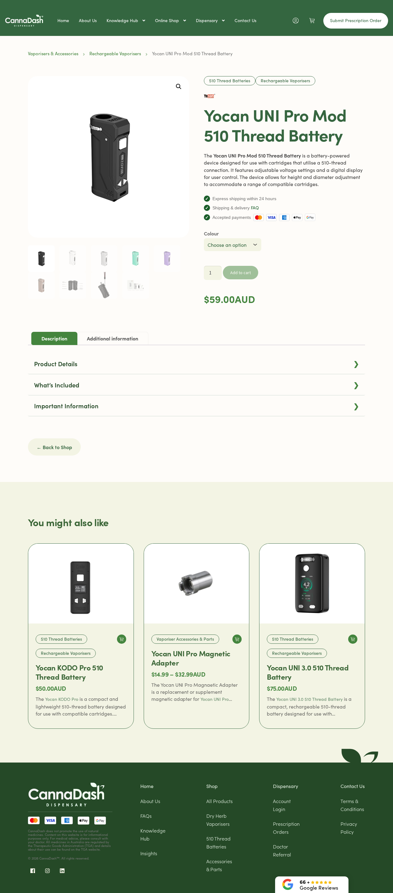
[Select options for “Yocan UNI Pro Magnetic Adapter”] (237, 639)
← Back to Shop (54, 447)
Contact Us (245, 20)
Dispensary (207, 20)
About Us (88, 20)
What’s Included (196, 384)
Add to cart (240, 272)
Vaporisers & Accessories (53, 53)
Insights (148, 853)
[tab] (54, 338)
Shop (212, 786)
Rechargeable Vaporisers (115, 53)
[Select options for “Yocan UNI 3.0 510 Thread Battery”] (352, 639)
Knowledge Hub (122, 20)
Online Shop (167, 20)
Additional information (112, 338)
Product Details (196, 363)
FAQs (146, 815)
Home (63, 20)
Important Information (196, 405)
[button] (178, 86)
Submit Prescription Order (355, 20)
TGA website (90, 849)
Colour (211, 233)
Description (54, 338)
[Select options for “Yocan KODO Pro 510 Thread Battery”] (121, 639)
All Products (219, 801)
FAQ (255, 208)
